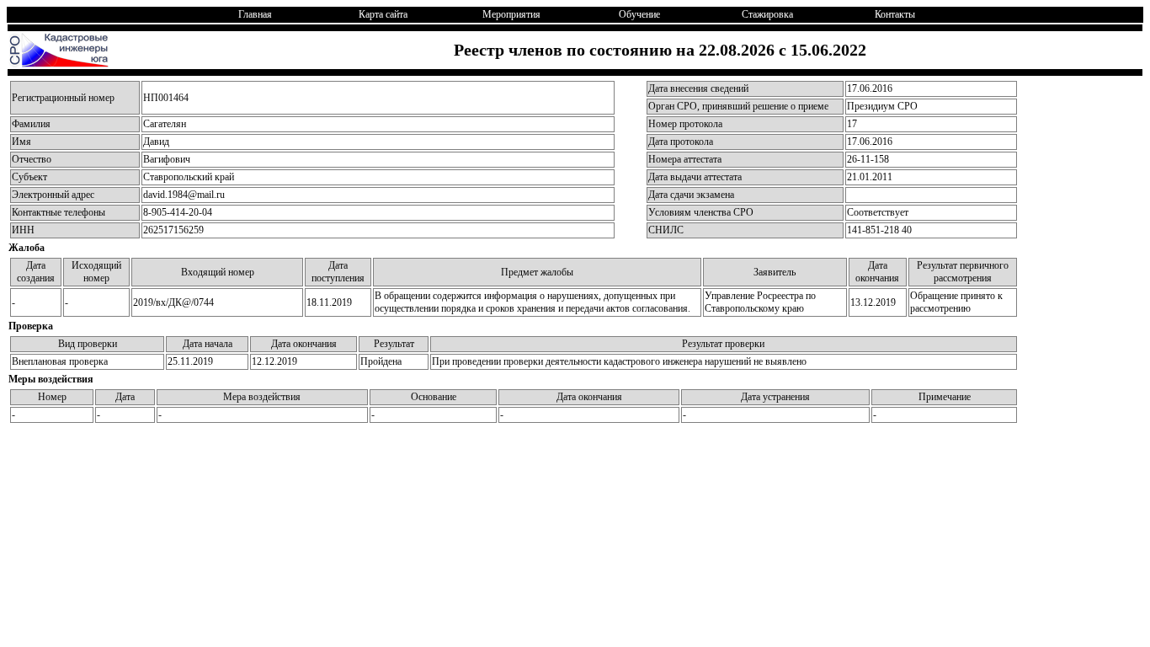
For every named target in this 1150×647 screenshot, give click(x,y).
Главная (255, 14)
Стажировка (767, 14)
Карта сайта (383, 14)
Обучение (639, 14)
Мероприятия (511, 14)
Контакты (895, 14)
